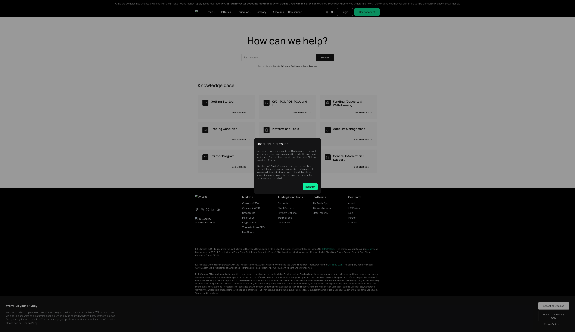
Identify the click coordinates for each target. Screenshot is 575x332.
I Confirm (310, 186)
